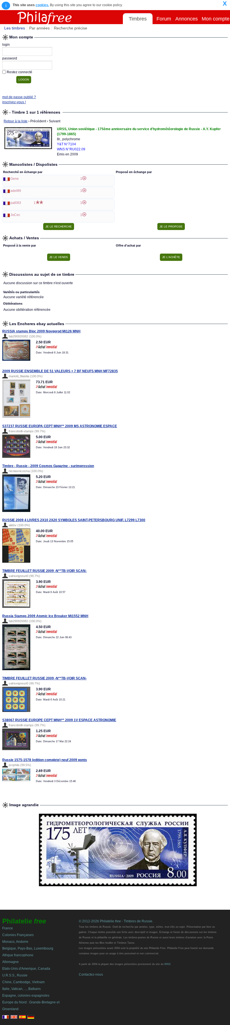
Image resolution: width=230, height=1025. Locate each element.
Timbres (138, 19)
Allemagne (10, 962)
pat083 (15, 203)
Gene (14, 179)
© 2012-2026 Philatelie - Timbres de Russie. (116, 921)
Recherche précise (70, 28)
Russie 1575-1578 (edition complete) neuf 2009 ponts (44, 760)
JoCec (15, 215)
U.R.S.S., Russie (14, 975)
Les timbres (14, 28)
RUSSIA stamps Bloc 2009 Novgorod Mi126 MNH (41, 331)
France (7, 928)
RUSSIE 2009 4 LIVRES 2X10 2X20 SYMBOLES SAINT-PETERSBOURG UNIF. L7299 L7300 (73, 520)
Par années (39, 28)
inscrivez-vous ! (14, 102)
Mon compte (215, 19)
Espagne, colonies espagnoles (25, 996)
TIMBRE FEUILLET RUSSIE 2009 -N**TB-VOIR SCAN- (44, 571)
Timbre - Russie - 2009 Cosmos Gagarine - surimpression (48, 466)
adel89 (15, 191)
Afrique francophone (17, 955)
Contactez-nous (91, 974)
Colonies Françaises (18, 935)
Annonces (186, 19)
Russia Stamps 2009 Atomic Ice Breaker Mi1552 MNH (45, 616)
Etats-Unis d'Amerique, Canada (26, 969)
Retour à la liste (15, 121)
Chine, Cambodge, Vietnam (23, 982)
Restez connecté (19, 72)
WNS (167, 964)
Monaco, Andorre (15, 942)
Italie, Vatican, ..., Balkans (21, 989)
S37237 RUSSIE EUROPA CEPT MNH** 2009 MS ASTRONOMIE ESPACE (59, 426)
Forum (164, 19)
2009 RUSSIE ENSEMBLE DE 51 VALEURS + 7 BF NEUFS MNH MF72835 (60, 371)
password (9, 58)
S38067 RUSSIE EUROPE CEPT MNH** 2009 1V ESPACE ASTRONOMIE (59, 720)
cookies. (42, 5)
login (6, 45)
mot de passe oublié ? (19, 97)
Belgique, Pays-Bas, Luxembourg (27, 948)
